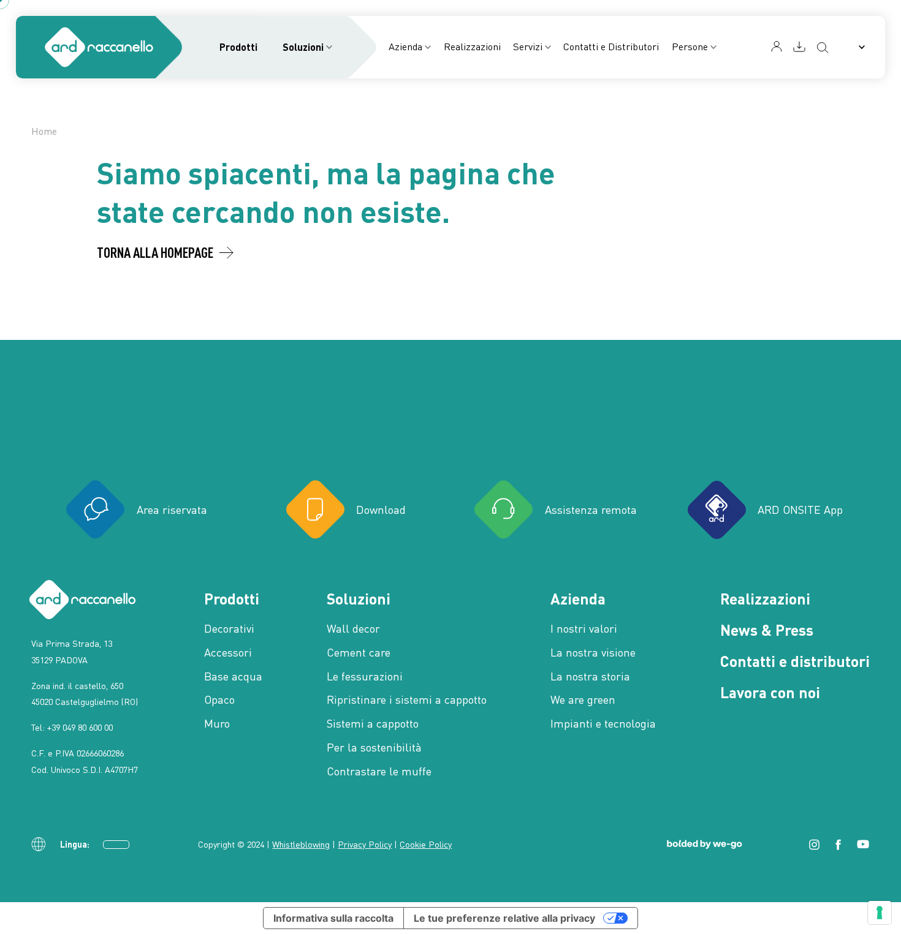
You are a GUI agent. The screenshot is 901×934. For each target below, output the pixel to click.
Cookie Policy (426, 844)
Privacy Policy (365, 844)
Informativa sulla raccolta (333, 918)
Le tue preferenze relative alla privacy (504, 918)
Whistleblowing (301, 844)
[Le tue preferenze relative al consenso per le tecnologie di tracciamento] (879, 912)
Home (44, 131)
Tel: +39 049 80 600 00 (72, 727)
